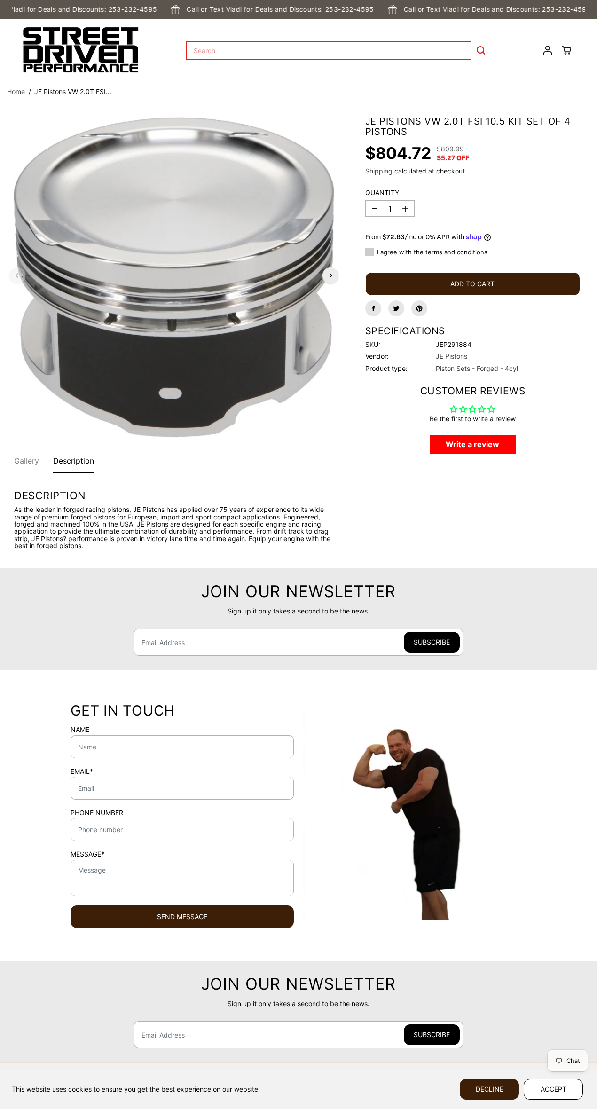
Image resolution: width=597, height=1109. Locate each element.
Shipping (379, 171)
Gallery (26, 460)
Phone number (97, 813)
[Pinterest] (419, 308)
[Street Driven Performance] (81, 50)
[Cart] (566, 50)
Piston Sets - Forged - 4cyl (477, 368)
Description (73, 460)
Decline (489, 1089)
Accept (553, 1089)
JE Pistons (451, 356)
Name (80, 729)
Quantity (382, 193)
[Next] (330, 275)
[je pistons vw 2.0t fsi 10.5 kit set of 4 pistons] (174, 276)
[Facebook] (373, 308)
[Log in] (547, 50)
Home (16, 91)
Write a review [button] (472, 444)
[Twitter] (396, 308)
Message (87, 854)
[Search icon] (481, 50)
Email (82, 771)
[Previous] (17, 275)
